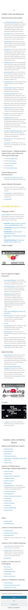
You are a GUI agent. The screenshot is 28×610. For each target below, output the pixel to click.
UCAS (5, 309)
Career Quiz (10, 165)
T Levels (6, 422)
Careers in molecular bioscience (12, 476)
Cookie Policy (10, 607)
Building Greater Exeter (10, 571)
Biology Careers (8, 473)
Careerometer (7, 193)
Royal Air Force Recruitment (11, 533)
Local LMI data (7, 199)
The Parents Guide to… (9, 286)
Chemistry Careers (8, 471)
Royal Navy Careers (9, 535)
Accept (14, 597)
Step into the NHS (8, 449)
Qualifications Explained (10, 280)
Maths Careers (7, 483)
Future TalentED (6, 214)
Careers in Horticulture (9, 576)
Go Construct (7, 566)
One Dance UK (7, 558)
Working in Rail (8, 500)
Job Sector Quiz (13, 158)
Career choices (12, 161)
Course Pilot (7, 143)
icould (5, 103)
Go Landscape (7, 574)
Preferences (14, 604)
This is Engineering (9, 493)
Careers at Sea (7, 498)
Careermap (7, 49)
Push (5, 337)
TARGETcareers (8, 62)
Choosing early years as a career (12, 585)
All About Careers (8, 81)
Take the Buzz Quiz (12, 168)
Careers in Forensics (9, 480)
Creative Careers (8, 550)
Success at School (8, 41)
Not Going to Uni (8, 331)
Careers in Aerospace (9, 503)
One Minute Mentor (9, 485)
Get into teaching (8, 582)
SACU (5, 187)
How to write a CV (8, 138)
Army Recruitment (8, 530)
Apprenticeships (8, 355)
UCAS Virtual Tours (9, 315)
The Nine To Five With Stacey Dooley (13, 131)
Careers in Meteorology (10, 507)
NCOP (12, 303)
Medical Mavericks (8, 451)
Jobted (5, 113)
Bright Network (8, 345)
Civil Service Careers (9, 523)
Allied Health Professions (10, 456)
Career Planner (13, 163)
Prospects (6, 325)
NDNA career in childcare (10, 587)
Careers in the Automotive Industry (12, 496)
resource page (16, 376)
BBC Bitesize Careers (9, 93)
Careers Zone (7, 72)
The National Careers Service (11, 22)
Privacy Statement (16, 607)
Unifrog (6, 323)
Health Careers (8, 453)
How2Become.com (8, 117)
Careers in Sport (8, 521)
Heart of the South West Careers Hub (13, 177)
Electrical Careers (8, 510)
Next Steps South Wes (9, 294)
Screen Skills (7, 546)
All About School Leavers (10, 87)
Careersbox (7, 107)
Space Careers (7, 505)
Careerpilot (7, 33)
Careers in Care (8, 462)
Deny (14, 601)
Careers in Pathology (9, 478)
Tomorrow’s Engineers (9, 491)
